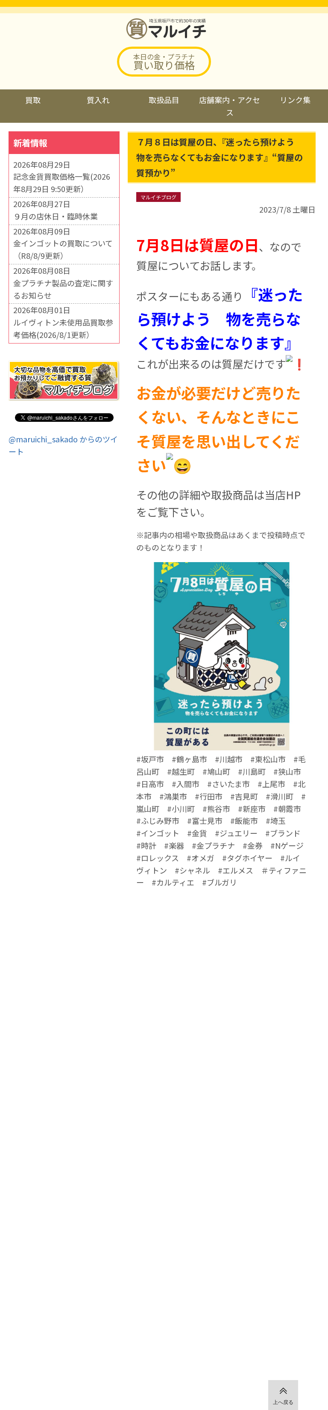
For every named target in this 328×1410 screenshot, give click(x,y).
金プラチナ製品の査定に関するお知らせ (63, 289)
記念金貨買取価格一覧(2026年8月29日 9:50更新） (61, 182)
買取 (33, 99)
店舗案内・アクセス (229, 106)
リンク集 (295, 99)
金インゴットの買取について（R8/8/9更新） (63, 249)
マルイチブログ (158, 197)
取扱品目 (164, 99)
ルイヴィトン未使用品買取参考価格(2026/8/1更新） (63, 328)
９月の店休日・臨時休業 (55, 216)
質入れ (98, 99)
